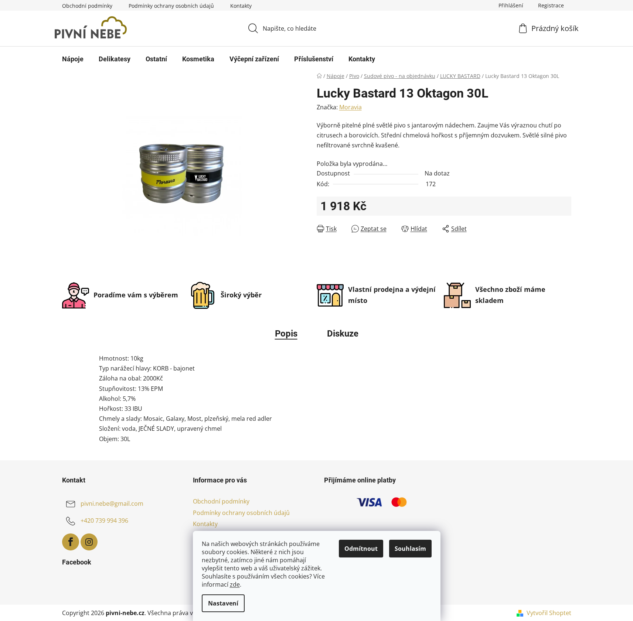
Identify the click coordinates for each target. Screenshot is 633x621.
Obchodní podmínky (87, 5)
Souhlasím (410, 549)
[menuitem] (73, 59)
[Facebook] (70, 541)
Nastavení (223, 603)
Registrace (551, 5)
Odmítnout (361, 549)
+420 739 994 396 (104, 521)
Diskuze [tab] (342, 333)
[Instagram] (89, 541)
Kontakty (241, 5)
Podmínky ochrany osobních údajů (171, 5)
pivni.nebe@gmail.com (112, 504)
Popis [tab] (286, 333)
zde (235, 584)
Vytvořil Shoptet (549, 613)
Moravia (350, 107)
